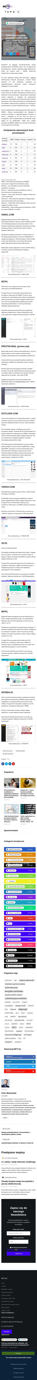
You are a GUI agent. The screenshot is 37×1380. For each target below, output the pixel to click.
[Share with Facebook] (7, 53)
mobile (6, 1016)
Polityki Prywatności (24, 1249)
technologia (27, 1035)
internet (22, 1009)
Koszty (23, 1013)
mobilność (13, 1016)
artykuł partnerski (26, 980)
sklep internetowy (9, 1031)
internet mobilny (9, 1013)
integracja (13, 1009)
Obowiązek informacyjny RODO (10, 1304)
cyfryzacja (7, 1002)
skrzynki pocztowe (8, 753)
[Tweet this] (10, 53)
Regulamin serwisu (6, 1289)
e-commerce (9, 1006)
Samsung (7, 1027)
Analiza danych (8, 980)
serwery (21, 1027)
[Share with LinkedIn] (14, 53)
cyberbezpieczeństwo (16, 998)
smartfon (19, 1031)
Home (3, 1283)
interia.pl (4, 144)
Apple (15, 980)
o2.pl (3, 165)
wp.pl (3, 168)
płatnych (33, 77)
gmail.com (5, 171)
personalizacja (8, 1020)
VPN (24, 1038)
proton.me (5, 158)
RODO (28, 1024)
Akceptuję (18, 1353)
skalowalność (29, 1027)
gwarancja (30, 1005)
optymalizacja (22, 1016)
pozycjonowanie (19, 1020)
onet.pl (4, 161)
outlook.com (5, 151)
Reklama (22, 1023)
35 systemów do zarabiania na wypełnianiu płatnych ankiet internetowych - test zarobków (11, 793)
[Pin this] (17, 53)
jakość (17, 1013)
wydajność (8, 1042)
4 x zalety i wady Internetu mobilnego (18, 1162)
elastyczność (20, 1006)
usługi (19, 1038)
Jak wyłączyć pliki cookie (8, 1298)
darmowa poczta (7, 751)
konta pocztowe (20, 751)
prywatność (14, 1023)
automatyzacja (11, 987)
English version (5, 1310)
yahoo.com (5, 154)
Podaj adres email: (18, 1229)
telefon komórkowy (10, 1038)
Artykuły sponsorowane (15, 984)
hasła (6, 1009)
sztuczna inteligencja (13, 1035)
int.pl (3, 147)
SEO (14, 1027)
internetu (14, 64)
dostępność (24, 1002)
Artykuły (5, 1117)
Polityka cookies (5, 1295)
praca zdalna (29, 1020)
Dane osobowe (16, 1002)
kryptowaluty (30, 1013)
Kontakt (3, 1286)
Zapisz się (18, 1253)
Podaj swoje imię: (18, 1237)
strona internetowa (29, 1031)
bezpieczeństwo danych (13, 995)
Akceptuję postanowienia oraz (18, 1248)
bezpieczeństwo (20, 381)
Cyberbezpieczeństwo (7, 1301)
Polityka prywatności (7, 1292)
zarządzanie (18, 1042)
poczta (25, 69)
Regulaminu (10, 1249)
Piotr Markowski (8, 1093)
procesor (7, 1023)
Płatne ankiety (5, 1307)
